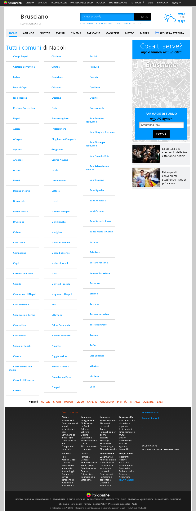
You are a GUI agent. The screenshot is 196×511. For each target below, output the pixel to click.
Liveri (54, 201)
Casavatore (19, 335)
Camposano (19, 252)
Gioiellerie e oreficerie (86, 425)
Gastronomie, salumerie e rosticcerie (106, 468)
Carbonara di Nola (23, 273)
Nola (53, 304)
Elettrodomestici (70, 423)
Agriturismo (125, 476)
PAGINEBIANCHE (118, 3)
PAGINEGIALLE (59, 3)
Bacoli (16, 180)
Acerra (16, 128)
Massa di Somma (60, 242)
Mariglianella (58, 221)
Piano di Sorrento (60, 335)
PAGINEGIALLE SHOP (81, 3)
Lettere (55, 190)
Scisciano (95, 252)
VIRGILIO (42, 3)
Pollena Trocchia (60, 366)
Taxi (64, 456)
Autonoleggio (68, 471)
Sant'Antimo (97, 211)
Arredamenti (68, 420)
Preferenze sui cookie (119, 504)
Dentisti (84, 471)
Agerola (17, 149)
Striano (94, 293)
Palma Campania (60, 325)
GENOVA (127, 23)
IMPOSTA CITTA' (172, 449)
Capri (16, 263)
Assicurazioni (125, 429)
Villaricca (94, 366)
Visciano (94, 376)
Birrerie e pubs (126, 465)
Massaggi (104, 440)
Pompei (55, 387)
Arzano (17, 170)
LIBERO (30, 3)
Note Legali (76, 504)
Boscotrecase (20, 211)
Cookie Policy (100, 504)
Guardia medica (88, 468)
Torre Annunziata (99, 314)
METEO (129, 33)
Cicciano (56, 56)
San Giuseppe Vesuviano (95, 144)
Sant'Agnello (97, 190)
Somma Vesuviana (100, 273)
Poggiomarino (59, 356)
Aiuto (134, 504)
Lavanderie (86, 437)
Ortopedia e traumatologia (88, 475)
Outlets (84, 434)
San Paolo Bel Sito (99, 156)
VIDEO (80, 402)
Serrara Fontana (99, 262)
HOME (13, 33)
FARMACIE (93, 33)
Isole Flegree (20, 97)
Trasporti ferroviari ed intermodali (68, 465)
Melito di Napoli (59, 263)
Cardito (17, 283)
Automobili (67, 482)
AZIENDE (28, 33)
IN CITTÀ (122, 402)
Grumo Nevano (59, 159)
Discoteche (124, 468)
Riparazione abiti (89, 440)
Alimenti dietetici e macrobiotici (108, 461)
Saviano (94, 242)
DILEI (150, 3)
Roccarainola (97, 108)
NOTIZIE (45, 33)
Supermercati (106, 456)
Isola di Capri (20, 87)
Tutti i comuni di (150, 412)
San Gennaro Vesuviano (95, 120)
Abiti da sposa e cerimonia (88, 447)
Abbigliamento (88, 420)
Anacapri (18, 159)
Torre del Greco (98, 324)
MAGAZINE (112, 33)
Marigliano (57, 232)
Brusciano (34, 16)
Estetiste (104, 437)
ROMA (82, 23)
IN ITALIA (137, 23)
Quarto (94, 97)
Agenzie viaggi (69, 459)
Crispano (56, 87)
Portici (93, 56)
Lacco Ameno (58, 180)
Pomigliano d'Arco (61, 377)
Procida (94, 77)
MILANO (90, 23)
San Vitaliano (97, 180)
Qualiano (95, 87)
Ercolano (56, 97)
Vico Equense (97, 355)
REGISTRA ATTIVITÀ (171, 33)
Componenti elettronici (68, 447)
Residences (124, 474)
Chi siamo (64, 504)
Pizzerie (123, 459)
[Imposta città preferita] (11, 17)
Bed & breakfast (127, 471)
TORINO (118, 23)
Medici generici (88, 465)
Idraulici (65, 426)
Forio (54, 108)
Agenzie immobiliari (124, 447)
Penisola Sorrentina (24, 108)
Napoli (16, 118)
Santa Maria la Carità (101, 231)
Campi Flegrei (20, 56)
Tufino (93, 345)
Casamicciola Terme (24, 314)
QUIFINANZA (147, 499)
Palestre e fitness (108, 420)
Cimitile (55, 66)
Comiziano (57, 77)
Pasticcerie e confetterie (106, 478)
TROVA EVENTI (126, 479)
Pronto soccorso (89, 462)
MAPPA (144, 33)
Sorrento (95, 283)
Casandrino (19, 325)
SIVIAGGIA (162, 3)
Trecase (94, 335)
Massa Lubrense (60, 252)
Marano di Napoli (60, 211)
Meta (54, 273)
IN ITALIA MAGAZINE (152, 449)
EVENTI (60, 33)
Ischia (16, 77)
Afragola (17, 139)
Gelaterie (104, 482)
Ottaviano (56, 314)
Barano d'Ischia (21, 190)
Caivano (17, 232)
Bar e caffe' (124, 462)
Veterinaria (86, 479)
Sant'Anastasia (98, 200)
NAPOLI (99, 23)
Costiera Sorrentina (24, 66)
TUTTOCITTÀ (137, 3)
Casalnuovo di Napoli (24, 294)
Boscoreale (19, 201)
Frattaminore (58, 128)
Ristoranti (124, 456)
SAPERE (92, 402)
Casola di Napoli (21, 345)
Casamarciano (21, 304)
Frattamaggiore (60, 118)
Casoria (17, 356)
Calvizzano (19, 242)
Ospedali (85, 459)
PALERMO (108, 23)
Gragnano (57, 149)
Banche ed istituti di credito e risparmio (127, 423)
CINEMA (76, 33)
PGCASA (100, 3)
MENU (175, 3)
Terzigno (94, 304)
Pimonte (56, 345)
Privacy (87, 504)
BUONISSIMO (162, 499)
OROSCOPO (107, 402)
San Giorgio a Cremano (102, 132)
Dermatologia (106, 446)
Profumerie (105, 443)
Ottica (84, 443)
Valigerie (85, 431)
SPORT (57, 402)
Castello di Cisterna (23, 380)
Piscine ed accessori (105, 425)
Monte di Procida (60, 283)
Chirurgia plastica (108, 449)
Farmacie (85, 456)
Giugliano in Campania (63, 139)
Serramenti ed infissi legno (68, 436)
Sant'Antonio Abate (100, 221)
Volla (92, 386)
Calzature (85, 429)
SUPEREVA (175, 499)
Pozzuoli (94, 66)
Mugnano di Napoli (61, 294)
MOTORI (68, 402)
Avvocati (123, 443)
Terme (103, 429)
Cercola (17, 390)
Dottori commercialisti (126, 439)
